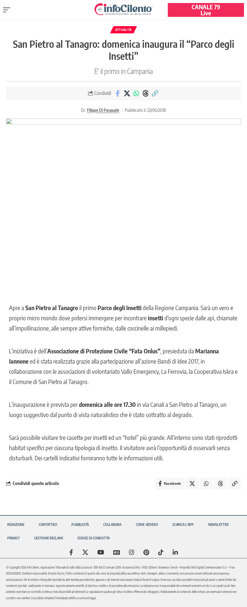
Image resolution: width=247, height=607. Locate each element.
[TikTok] (161, 552)
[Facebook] (71, 552)
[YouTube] (101, 552)
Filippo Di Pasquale (103, 110)
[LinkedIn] (175, 552)
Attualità (123, 30)
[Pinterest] (146, 552)
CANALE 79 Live (206, 10)
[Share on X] (127, 93)
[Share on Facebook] (117, 93)
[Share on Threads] (145, 93)
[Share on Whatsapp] (136, 93)
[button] (8, 10)
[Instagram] (131, 552)
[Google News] (116, 552)
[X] (85, 552)
